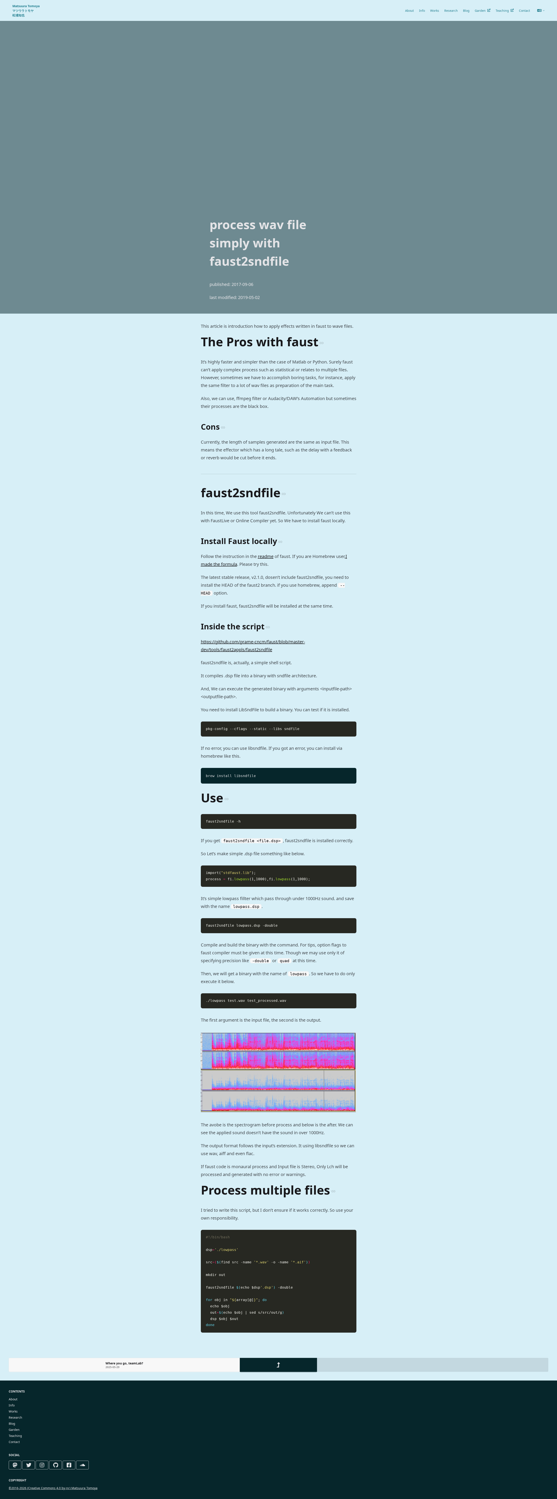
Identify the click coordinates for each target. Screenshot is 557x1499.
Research (451, 10)
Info (422, 10)
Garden (480, 10)
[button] (124, 1365)
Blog (466, 10)
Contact (524, 10)
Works (434, 10)
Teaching (502, 10)
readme (265, 556)
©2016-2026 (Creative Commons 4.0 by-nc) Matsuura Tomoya (53, 1488)
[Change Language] (541, 10)
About (409, 10)
